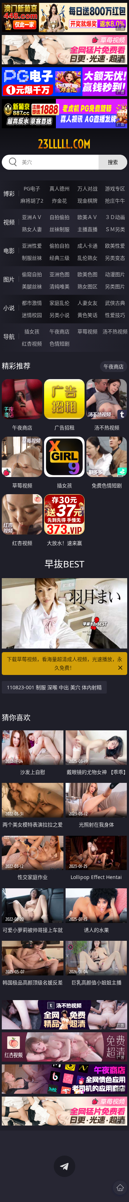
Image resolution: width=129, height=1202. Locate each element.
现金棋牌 (87, 200)
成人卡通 (87, 245)
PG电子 (32, 188)
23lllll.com (64, 144)
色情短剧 (59, 343)
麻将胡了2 (31, 200)
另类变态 (115, 257)
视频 (9, 222)
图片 (9, 279)
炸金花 (59, 200)
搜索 (113, 162)
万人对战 (87, 188)
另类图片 (115, 286)
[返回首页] (120, 1188)
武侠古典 (115, 302)
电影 (9, 251)
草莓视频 (87, 331)
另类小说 (59, 315)
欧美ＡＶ (87, 217)
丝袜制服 (59, 229)
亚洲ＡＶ (32, 217)
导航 (9, 337)
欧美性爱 (115, 245)
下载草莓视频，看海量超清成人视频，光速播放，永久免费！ (64, 663)
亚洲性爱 (32, 245)
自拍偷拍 (59, 217)
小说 (9, 308)
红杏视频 (32, 343)
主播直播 (87, 229)
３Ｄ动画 (115, 217)
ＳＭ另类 (115, 229)
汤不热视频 (115, 331)
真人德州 (59, 188)
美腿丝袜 (32, 286)
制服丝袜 (32, 257)
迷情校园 (32, 315)
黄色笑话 (87, 315)
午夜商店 (59, 331)
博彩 (9, 194)
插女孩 (31, 331)
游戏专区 (115, 188)
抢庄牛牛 (115, 200)
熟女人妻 (32, 229)
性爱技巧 (115, 315)
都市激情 (32, 302)
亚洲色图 (59, 274)
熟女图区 (87, 286)
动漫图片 (115, 274)
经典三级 (59, 257)
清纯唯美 (59, 286)
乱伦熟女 (87, 257)
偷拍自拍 (59, 245)
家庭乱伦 (59, 302)
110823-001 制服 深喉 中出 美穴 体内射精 (54, 687)
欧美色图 (87, 274)
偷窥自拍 (32, 274)
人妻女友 (87, 302)
